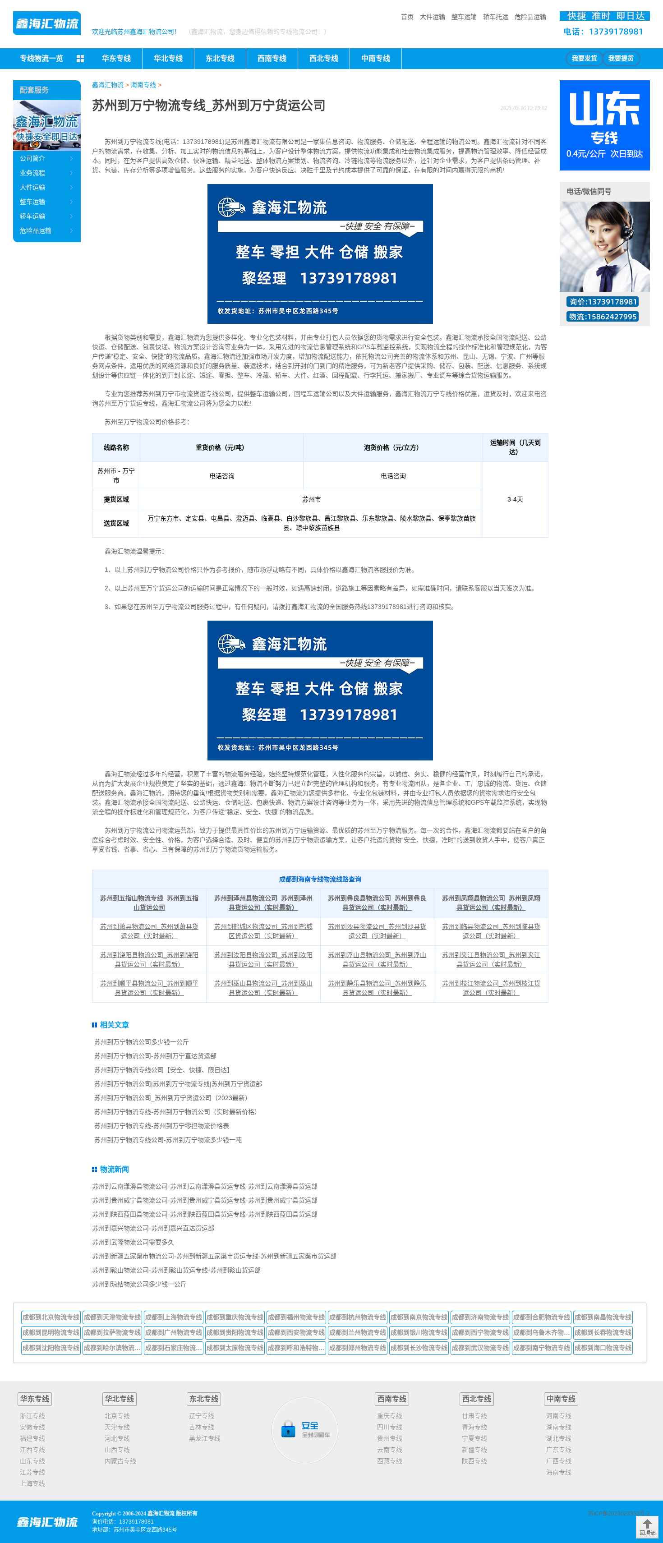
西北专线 (476, 1399)
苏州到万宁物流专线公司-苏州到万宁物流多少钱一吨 (168, 1139)
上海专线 (32, 1483)
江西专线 (32, 1449)
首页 (407, 16)
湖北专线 (558, 1438)
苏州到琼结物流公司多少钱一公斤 (139, 1284)
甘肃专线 (474, 1415)
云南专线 (389, 1449)
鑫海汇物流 (108, 84)
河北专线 (117, 1438)
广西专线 (558, 1461)
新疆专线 (474, 1449)
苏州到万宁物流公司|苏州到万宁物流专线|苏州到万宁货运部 (178, 1083)
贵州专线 (389, 1438)
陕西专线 (474, 1461)
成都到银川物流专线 (419, 1332)
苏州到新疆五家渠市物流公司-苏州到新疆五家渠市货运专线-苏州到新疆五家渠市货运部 (214, 1256)
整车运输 (464, 16)
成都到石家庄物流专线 (174, 1347)
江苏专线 (32, 1472)
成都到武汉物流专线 (480, 1347)
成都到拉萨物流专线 (112, 1332)
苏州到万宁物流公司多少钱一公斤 (141, 1042)
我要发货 (584, 58)
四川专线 (389, 1427)
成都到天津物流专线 (112, 1317)
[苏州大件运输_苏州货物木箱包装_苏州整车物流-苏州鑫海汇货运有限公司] (47, 23)
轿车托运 (495, 16)
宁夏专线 (474, 1438)
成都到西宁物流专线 (480, 1332)
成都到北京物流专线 (51, 1317)
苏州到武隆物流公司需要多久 (133, 1242)
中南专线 (561, 1399)
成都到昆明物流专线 (51, 1332)
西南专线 (392, 1399)
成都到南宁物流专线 (541, 1347)
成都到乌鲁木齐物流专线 (542, 1332)
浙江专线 (32, 1415)
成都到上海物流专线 (173, 1317)
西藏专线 (389, 1461)
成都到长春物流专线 (603, 1332)
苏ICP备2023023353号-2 (619, 1514)
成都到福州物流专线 (296, 1317)
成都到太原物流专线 (235, 1347)
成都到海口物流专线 (603, 1347)
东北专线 (203, 1399)
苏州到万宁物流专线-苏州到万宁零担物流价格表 (161, 1125)
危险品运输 (530, 16)
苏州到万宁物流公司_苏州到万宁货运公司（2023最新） (172, 1097)
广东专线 (558, 1449)
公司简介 (32, 158)
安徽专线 (32, 1427)
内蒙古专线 (120, 1461)
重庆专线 (389, 1415)
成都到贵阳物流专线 (235, 1332)
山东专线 (32, 1461)
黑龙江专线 (205, 1438)
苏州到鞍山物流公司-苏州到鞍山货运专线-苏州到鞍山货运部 (176, 1270)
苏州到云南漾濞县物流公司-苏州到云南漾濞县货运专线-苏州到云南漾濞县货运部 (205, 1186)
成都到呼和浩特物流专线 (297, 1347)
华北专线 (119, 1399)
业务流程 (32, 172)
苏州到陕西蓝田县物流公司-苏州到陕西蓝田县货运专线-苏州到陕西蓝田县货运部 (205, 1214)
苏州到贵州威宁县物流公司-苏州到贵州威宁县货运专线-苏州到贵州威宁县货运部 (205, 1200)
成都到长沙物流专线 (419, 1347)
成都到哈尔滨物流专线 (113, 1347)
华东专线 (34, 1399)
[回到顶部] (647, 1527)
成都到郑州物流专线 (357, 1347)
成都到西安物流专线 (296, 1332)
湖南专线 (558, 1427)
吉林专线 (201, 1427)
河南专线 (558, 1415)
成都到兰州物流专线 (357, 1332)
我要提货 (621, 58)
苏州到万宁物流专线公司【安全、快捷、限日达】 (163, 1069)
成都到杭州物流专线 (357, 1317)
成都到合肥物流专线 (541, 1317)
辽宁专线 (201, 1415)
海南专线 (143, 84)
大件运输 (432, 16)
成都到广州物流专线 (173, 1332)
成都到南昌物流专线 (603, 1317)
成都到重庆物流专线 (235, 1317)
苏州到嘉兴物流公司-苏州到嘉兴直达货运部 (153, 1228)
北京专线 (117, 1415)
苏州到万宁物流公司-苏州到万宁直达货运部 (155, 1055)
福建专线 (32, 1438)
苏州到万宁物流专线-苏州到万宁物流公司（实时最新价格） (177, 1111)
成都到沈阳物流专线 (51, 1347)
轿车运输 (32, 216)
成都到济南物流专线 (480, 1317)
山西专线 (117, 1449)
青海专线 (474, 1427)
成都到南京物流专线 (419, 1317)
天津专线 (117, 1427)
